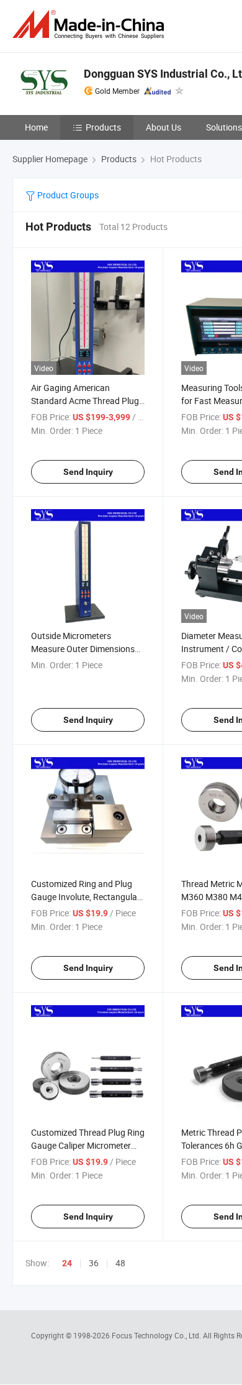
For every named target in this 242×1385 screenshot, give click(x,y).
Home (36, 127)
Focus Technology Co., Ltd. (157, 1335)
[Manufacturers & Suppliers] (90, 24)
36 (94, 1263)
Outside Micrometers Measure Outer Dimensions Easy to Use (83, 649)
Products (103, 127)
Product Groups (67, 195)
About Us (163, 127)
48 (120, 1263)
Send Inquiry (88, 472)
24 (67, 1263)
